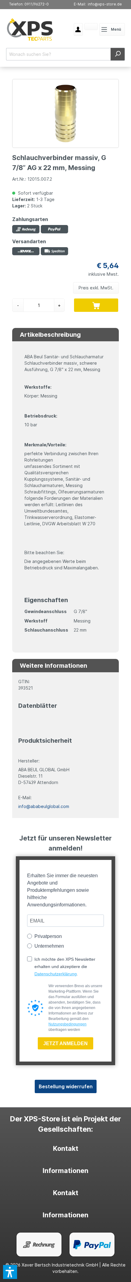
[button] (10, 1272)
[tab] (65, 1149)
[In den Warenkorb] (96, 305)
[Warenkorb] (84, 27)
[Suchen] (118, 54)
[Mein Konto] (80, 29)
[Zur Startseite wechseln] (30, 29)
